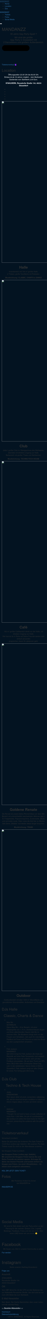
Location (8, 6)
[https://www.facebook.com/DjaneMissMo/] (7, 1044)
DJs (6, 8)
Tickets (7, 14)
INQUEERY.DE (7, 1187)
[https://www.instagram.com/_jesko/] (9, 1104)
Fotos (7, 17)
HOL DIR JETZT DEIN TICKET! (14, 1170)
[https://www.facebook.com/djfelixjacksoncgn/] (7, 1073)
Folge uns (5, 1270)
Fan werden (6, 1252)
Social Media (10, 19)
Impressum (6, 1312)
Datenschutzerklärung (10, 1314)
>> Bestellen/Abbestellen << (12, 1308)
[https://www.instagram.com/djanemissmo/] (9, 1044)
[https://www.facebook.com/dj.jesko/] (7, 1104)
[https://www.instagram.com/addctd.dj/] (9, 1126)
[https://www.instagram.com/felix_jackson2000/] (9, 1073)
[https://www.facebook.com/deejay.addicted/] (7, 1126)
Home (7, 3)
